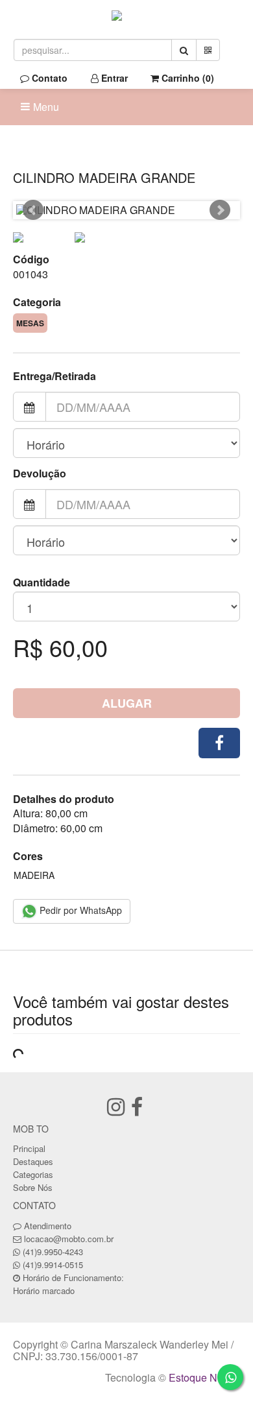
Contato (48, 77)
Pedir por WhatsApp (79, 910)
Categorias (33, 1174)
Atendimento (46, 1225)
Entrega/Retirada (54, 376)
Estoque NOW (201, 1377)
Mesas (30, 323)
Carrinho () (186, 77)
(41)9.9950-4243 (53, 1251)
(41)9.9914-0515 (53, 1264)
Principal (29, 1148)
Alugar (127, 703)
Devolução (39, 473)
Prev (33, 210)
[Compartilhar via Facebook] (219, 743)
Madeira (34, 875)
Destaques (33, 1161)
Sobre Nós (33, 1187)
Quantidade (41, 582)
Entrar (113, 77)
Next (220, 210)
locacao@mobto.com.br (69, 1238)
